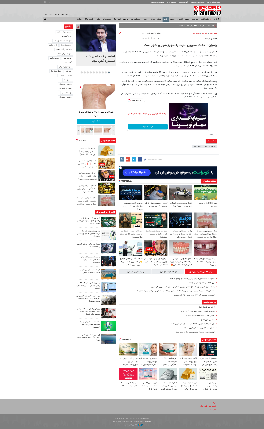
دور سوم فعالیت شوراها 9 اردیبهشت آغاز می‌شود (197, 311)
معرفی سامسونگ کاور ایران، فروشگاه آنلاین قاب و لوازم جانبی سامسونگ (88, 234)
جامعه (172, 19)
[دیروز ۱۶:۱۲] (108, 326)
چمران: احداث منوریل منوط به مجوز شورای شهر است (180, 45)
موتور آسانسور (67, 36)
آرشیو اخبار (205, 19)
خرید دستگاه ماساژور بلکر (63, 40)
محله (159, 19)
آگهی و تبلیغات (183, 2)
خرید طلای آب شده (65, 53)
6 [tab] (93, 72)
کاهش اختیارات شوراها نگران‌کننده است (200, 315)
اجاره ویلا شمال (66, 45)
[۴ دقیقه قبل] (108, 222)
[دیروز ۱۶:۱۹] (108, 287)
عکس (98, 19)
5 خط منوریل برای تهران (206, 307)
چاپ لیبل (68, 71)
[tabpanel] (96, 45)
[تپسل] (129, 100)
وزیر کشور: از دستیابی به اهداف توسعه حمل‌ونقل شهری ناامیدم (192, 323)
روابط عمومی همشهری (157, 2)
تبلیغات (213, 409)
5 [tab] (96, 72)
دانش (145, 19)
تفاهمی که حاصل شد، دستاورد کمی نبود (100, 59)
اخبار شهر (204, 33)
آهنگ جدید (68, 62)
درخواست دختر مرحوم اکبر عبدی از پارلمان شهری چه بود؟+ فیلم (192, 278)
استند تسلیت (54, 58)
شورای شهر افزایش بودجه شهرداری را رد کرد (199, 328)
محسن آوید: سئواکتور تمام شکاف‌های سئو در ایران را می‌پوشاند (90, 260)
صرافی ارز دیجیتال (65, 75)
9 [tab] (84, 72)
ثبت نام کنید (148, 126)
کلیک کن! (94, 121)
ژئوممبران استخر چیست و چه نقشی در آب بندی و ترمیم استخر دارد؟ (88, 337)
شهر (165, 19)
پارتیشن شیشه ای (65, 84)
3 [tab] (102, 72)
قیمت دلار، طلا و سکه (208, 406)
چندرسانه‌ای (107, 19)
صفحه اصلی (213, 33)
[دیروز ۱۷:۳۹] (108, 261)
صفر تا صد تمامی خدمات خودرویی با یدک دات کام (196, 25)
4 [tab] (99, 72)
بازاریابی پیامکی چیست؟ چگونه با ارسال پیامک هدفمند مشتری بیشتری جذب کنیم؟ (88, 311)
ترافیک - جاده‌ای (210, 146)
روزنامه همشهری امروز (213, 2)
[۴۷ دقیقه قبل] (96, 38)
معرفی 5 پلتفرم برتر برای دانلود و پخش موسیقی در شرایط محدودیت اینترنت (88, 286)
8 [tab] (87, 72)
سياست (195, 19)
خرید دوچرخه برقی (65, 66)
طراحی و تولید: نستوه (131, 425)
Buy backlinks (56, 71)
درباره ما (213, 403)
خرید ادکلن (53, 45)
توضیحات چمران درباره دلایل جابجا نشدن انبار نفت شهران (194, 295)
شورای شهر (196, 33)
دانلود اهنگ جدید (65, 88)
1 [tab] (108, 72)
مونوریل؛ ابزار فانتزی (208, 319)
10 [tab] (81, 72)
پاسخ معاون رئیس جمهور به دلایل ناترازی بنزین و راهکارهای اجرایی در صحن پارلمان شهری (183, 286)
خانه (215, 19)
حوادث (79, 19)
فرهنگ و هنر (135, 19)
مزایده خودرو (67, 58)
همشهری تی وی (171, 2)
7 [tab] (90, 72)
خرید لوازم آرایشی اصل (64, 49)
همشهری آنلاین (206, 11)
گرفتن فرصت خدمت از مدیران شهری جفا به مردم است (195, 332)
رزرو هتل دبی (67, 93)
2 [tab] (105, 72)
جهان (187, 19)
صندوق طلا (68, 79)
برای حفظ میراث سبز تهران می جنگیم (202, 282)
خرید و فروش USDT (64, 32)
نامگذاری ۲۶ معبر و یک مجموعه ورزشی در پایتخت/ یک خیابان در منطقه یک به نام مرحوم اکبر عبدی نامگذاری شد (175, 291)
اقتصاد (180, 19)
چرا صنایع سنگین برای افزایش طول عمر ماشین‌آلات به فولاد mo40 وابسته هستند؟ (88, 299)
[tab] (201, 271)
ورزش (125, 19)
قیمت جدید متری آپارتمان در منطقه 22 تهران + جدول (90, 271)
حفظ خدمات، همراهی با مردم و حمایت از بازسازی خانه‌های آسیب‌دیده (89, 325)
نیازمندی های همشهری (197, 2)
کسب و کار (89, 19)
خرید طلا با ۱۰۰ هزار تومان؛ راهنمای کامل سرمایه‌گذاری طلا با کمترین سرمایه (88, 221)
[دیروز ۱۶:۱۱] (108, 339)
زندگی (152, 19)
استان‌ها (117, 19)
